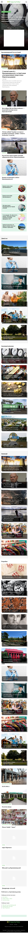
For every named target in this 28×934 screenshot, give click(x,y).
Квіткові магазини (6, 783)
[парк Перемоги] (14, 838)
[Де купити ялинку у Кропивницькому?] (14, 298)
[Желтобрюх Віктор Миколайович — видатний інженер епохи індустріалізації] (14, 98)
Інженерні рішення (6, 11)
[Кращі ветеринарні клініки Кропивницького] (14, 168)
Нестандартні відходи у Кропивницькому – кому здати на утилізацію (12, 377)
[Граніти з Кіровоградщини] (14, 604)
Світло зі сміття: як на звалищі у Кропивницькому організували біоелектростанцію (12, 410)
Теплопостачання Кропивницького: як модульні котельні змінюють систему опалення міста (13, 18)
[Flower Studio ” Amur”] (14, 817)
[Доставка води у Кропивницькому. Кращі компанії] (21, 207)
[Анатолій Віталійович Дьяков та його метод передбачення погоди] (14, 621)
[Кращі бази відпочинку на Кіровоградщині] (14, 315)
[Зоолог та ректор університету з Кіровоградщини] (14, 655)
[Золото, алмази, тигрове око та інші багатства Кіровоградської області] (14, 389)
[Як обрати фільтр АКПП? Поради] (14, 588)
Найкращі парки (5, 903)
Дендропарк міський (8, 888)
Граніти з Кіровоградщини (10, 610)
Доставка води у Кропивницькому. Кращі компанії (9, 207)
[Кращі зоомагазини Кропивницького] (21, 198)
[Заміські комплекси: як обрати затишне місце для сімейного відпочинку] (21, 227)
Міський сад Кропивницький (11, 868)
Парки (3, 865)
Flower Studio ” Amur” (9, 827)
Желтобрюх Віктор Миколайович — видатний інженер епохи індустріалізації (13, 110)
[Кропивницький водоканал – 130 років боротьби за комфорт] (14, 423)
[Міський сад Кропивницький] (14, 858)
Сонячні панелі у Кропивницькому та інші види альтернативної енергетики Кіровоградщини (14, 74)
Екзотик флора (6, 807)
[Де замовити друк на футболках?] (14, 571)
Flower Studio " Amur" (7, 898)
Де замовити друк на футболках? (12, 577)
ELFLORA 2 (5, 786)
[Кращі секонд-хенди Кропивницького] (21, 188)
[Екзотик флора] (14, 797)
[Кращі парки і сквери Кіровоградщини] (14, 332)
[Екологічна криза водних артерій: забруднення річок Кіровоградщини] (14, 146)
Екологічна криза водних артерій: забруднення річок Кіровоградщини (12, 518)
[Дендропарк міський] (14, 878)
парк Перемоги (7, 847)
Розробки (6, 574)
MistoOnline (20, 926)
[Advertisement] (14, 38)
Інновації (4, 68)
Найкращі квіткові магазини (8, 895)
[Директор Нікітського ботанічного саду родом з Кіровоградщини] (14, 638)
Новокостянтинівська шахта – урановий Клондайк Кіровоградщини (11, 444)
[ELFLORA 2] (14, 776)
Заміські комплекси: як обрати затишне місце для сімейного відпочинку (9, 226)
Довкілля (4, 174)
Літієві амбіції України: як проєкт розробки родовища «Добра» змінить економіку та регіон (13, 133)
